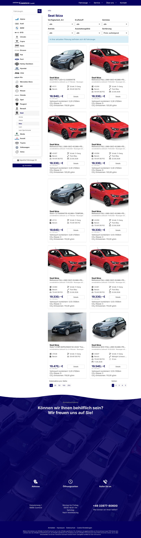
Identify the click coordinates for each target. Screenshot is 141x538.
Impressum (61, 528)
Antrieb (51, 29)
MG (21, 86)
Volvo (22, 152)
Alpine (22, 19)
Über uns (110, 3)
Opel (22, 100)
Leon (20, 127)
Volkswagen (25, 147)
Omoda (23, 95)
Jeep (22, 73)
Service (97, 3)
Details (75, 96)
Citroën (23, 37)
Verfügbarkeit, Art (56, 20)
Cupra (22, 41)
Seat (22, 113)
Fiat (21, 55)
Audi (22, 23)
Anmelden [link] (28, 165)
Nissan (22, 91)
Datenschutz (70, 528)
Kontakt (123, 3)
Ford (21, 59)
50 (59, 385)
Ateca (21, 120)
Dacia (22, 46)
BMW (22, 28)
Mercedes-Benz (26, 82)
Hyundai (23, 68)
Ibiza (20, 123)
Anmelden (51, 528)
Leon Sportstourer (25, 130)
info (49, 10)
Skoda (22, 134)
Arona (21, 117)
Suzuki (22, 138)
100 (64, 385)
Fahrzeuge (83, 3)
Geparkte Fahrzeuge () (28, 160)
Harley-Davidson (26, 64)
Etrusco (23, 50)
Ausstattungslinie (82, 29)
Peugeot (23, 104)
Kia (21, 77)
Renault (23, 108)
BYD (21, 32)
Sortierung (106, 29)
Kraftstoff (79, 20)
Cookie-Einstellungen (84, 528)
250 (69, 385)
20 (55, 385)
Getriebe (106, 20)
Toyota (22, 143)
